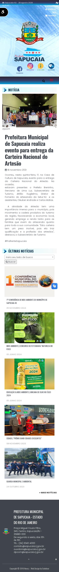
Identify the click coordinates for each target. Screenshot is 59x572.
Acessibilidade (51, 6)
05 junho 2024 (14, 354)
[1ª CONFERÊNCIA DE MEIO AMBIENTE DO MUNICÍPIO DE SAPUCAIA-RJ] (29, 281)
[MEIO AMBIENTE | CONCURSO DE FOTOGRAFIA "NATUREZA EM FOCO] (29, 327)
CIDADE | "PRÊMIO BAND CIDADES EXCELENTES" (24, 438)
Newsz (26, 568)
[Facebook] (29, 62)
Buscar (12, 261)
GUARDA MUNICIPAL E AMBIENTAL (19, 481)
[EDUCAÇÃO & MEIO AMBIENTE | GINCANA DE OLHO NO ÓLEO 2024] (29, 373)
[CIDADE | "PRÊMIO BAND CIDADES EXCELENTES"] (29, 419)
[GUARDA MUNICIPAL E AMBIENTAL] (29, 463)
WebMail (52, 15)
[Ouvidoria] (6, 62)
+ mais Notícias (48, 492)
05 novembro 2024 (16, 308)
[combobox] (29, 257)
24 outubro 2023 (15, 486)
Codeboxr (45, 568)
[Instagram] (21, 62)
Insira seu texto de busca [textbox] (19, 257)
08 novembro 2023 (16, 443)
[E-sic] (14, 62)
